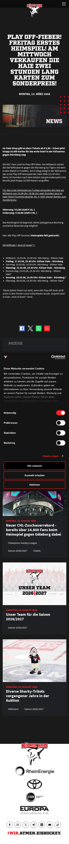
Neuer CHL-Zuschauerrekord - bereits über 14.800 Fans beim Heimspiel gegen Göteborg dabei (33, 530)
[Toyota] (34, 784)
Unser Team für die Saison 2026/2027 (28, 616)
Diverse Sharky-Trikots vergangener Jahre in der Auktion (27, 696)
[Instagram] (17, 825)
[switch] (60, 422)
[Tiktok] (58, 825)
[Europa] (34, 810)
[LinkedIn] (42, 825)
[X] (25, 825)
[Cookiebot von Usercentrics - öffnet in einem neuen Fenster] (51, 357)
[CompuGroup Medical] (34, 797)
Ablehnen (34, 484)
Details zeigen (51, 456)
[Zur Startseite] (34, 10)
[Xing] (33, 825)
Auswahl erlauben (34, 475)
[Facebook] (9, 825)
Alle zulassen (34, 465)
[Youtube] (50, 825)
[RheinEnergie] (34, 771)
